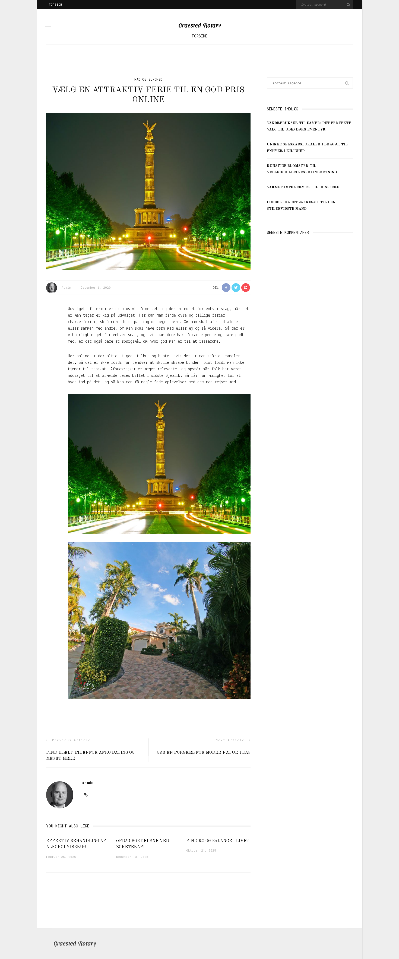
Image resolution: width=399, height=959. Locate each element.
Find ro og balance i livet (217, 841)
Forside (55, 4)
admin (66, 287)
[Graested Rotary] (75, 944)
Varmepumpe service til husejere (303, 187)
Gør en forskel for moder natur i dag (204, 753)
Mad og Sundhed (148, 79)
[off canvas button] (48, 27)
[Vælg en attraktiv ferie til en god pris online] (148, 191)
